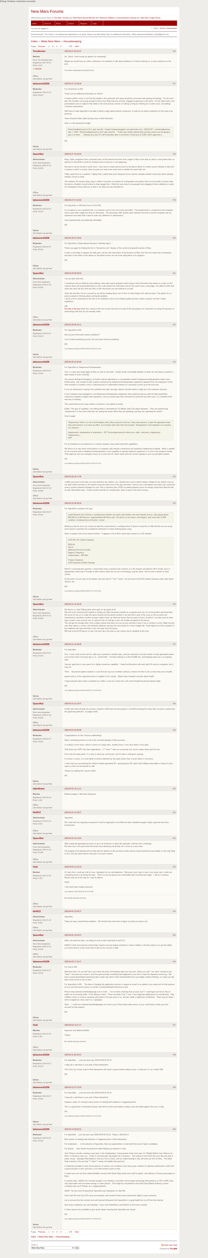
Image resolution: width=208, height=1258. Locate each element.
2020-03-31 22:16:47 (73, 703)
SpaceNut (38, 154)
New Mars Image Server (150, 18)
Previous (41, 46)
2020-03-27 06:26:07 (73, 51)
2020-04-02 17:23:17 (73, 961)
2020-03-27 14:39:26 (73, 84)
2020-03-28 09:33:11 (73, 325)
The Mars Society (61, 18)
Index (34, 24)
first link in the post (72, 309)
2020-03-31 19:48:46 (73, 644)
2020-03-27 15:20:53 (73, 154)
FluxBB (173, 1249)
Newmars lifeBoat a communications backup (118, 18)
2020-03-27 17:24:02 (73, 200)
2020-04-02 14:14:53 (73, 838)
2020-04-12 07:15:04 (73, 1087)
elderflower (39, 788)
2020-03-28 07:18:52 (73, 238)
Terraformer (39, 51)
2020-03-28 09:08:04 (73, 273)
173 (70, 46)
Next (77, 46)
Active (162, 28)
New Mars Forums (47, 11)
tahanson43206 (41, 83)
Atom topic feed (170, 1245)
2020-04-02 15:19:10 (73, 867)
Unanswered (172, 28)
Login (94, 24)
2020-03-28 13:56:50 (73, 362)
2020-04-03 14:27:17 (73, 1025)
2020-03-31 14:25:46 (73, 604)
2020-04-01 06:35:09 (73, 730)
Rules (58, 24)
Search (71, 24)
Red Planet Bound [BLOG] (84, 18)
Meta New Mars (50, 41)
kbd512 (37, 812)
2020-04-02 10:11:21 (73, 789)
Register (83, 24)
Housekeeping (72, 41)
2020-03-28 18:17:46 (73, 477)
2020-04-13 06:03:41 (73, 1129)
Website (38, 69)
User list (47, 24)
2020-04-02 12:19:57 (73, 812)
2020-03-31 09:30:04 (73, 503)
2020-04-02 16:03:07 (73, 935)
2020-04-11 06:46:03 (73, 1055)
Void (35, 867)
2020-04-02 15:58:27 (73, 911)
